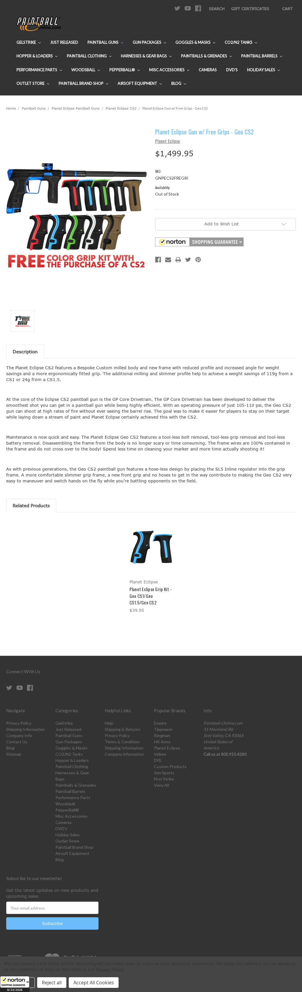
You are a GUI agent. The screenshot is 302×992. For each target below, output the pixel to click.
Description (25, 351)
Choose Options (151, 552)
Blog (176, 83)
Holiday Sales (261, 69)
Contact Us (16, 741)
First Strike (164, 778)
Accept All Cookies (93, 982)
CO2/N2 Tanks (239, 42)
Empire (160, 723)
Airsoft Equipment (138, 83)
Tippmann (163, 729)
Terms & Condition (122, 741)
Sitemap (13, 754)
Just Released (64, 42)
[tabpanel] (151, 567)
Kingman (162, 735)
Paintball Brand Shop (81, 83)
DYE (158, 760)
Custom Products (170, 766)
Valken (160, 754)
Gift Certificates (250, 8)
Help (109, 723)
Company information (124, 754)
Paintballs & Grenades (204, 55)
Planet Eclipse (167, 747)
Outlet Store (31, 83)
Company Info (19, 735)
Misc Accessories (167, 69)
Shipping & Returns (122, 729)
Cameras (208, 69)
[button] (14, 984)
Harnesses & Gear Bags (144, 55)
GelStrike (27, 42)
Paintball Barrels (259, 55)
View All (161, 785)
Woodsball (83, 69)
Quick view (151, 542)
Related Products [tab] (31, 505)
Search (217, 8)
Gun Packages (147, 42)
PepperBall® (122, 69)
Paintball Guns (103, 42)
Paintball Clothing (87, 55)
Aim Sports (164, 772)
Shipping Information (25, 729)
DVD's (232, 69)
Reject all (52, 982)
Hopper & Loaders (35, 55)
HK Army (162, 741)
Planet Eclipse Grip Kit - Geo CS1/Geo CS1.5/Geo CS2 (150, 596)
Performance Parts (37, 69)
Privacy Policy (18, 723)
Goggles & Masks (193, 42)
